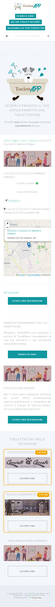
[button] (29, 245)
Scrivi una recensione (27, 301)
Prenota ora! (27, 354)
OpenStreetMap (34, 275)
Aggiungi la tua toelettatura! (26, 28)
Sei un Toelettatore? (25, 22)
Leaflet (21, 275)
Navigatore (14, 200)
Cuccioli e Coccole (21, 452)
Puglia (15, 140)
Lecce (23, 140)
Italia (6, 140)
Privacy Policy (36, 598)
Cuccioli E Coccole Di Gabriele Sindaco (28, 208)
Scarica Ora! (25, 16)
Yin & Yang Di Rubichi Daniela (27, 540)
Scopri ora (27, 478)
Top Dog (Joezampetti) (21, 494)
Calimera (33, 140)
